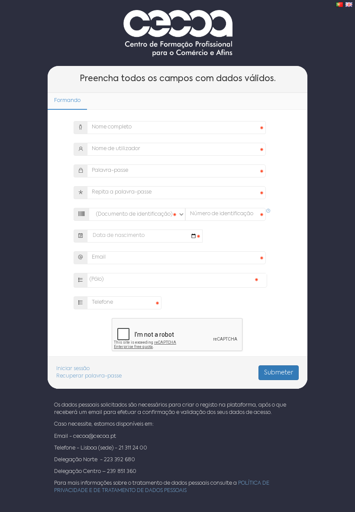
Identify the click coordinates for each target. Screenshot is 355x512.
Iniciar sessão (73, 368)
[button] (268, 211)
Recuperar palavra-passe (89, 376)
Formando (67, 100)
